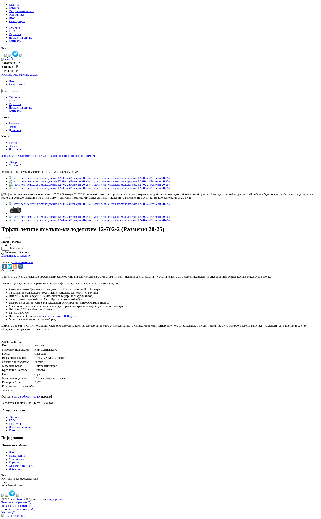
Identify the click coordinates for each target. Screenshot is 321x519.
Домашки (15, 130)
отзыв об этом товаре (27, 396)
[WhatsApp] (6, 56)
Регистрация (17, 21)
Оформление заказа (21, 11)
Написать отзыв (22, 262)
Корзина (14, 7)
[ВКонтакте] (4, 266)
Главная (14, 4)
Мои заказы (16, 14)
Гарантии (15, 34)
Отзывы (14, 165)
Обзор (13, 162)
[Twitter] (10, 266)
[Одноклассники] (15, 266)
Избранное (16, 469)
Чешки (13, 126)
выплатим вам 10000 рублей (60, 316)
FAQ (12, 30)
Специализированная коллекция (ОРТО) (69, 155)
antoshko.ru (8, 155)
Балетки (14, 123)
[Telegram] (15, 56)
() (16, 502)
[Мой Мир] (20, 266)
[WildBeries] (20, 56)
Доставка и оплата (20, 37)
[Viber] (10, 56)
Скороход (24, 155)
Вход (12, 17)
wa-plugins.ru (54, 499)
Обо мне (14, 27)
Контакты (15, 40)
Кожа (36, 155)
